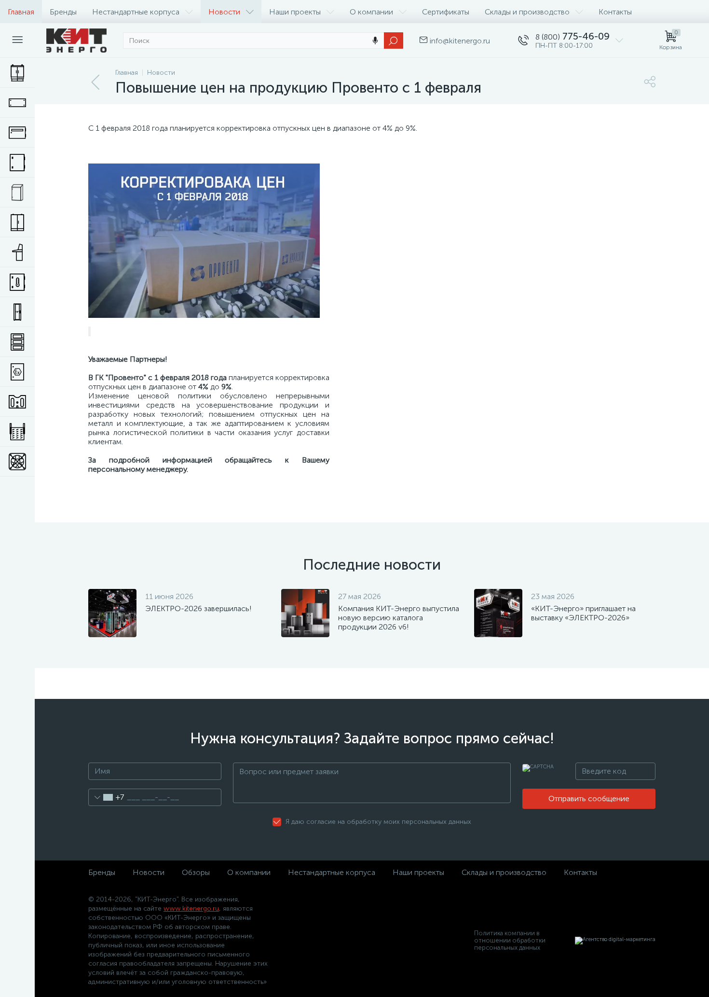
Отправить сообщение (588, 798)
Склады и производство (527, 11)
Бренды (63, 11)
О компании (371, 11)
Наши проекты (295, 11)
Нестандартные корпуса (135, 11)
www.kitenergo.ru (191, 908)
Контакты (615, 11)
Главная (21, 11)
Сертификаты (445, 11)
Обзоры (196, 872)
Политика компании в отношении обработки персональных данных (509, 940)
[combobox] (106, 797)
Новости (224, 11)
